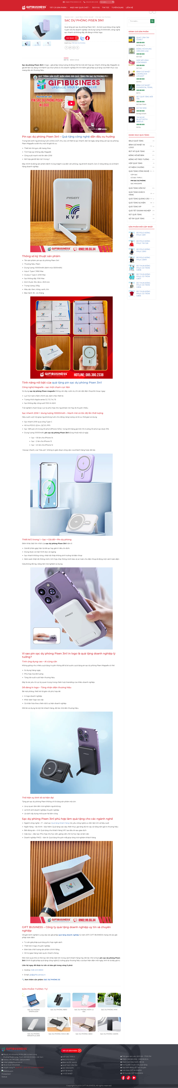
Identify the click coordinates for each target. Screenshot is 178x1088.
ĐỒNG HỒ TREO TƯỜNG (139, 159)
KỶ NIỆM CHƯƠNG (136, 167)
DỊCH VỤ (96, 8)
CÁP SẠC (134, 175)
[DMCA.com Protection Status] (8, 1074)
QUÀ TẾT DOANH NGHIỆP (140, 211)
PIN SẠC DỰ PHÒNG (138, 181)
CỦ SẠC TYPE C (136, 178)
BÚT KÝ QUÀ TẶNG (137, 151)
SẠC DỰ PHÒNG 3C (52, 980)
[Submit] (113, 2)
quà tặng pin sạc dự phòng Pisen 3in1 (77, 382)
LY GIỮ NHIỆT (67, 1074)
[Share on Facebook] (66, 47)
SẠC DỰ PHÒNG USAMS (109, 1034)
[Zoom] (25, 37)
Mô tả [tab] (66, 60)
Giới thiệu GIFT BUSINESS (132, 1070)
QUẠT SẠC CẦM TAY (69, 1065)
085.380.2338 (132, 1059)
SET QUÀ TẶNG (135, 215)
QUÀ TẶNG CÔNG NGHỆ (139, 171)
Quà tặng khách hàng (60, 823)
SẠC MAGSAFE (136, 184)
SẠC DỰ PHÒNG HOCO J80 (59, 1034)
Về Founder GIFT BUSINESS (132, 1073)
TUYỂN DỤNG (118, 8)
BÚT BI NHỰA (67, 1071)
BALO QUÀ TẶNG (136, 141)
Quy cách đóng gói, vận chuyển (134, 1067)
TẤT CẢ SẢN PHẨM (58, 8)
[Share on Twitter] (70, 47)
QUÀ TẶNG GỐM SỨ (137, 188)
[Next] (58, 27)
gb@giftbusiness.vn (37, 975)
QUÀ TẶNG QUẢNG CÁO (139, 199)
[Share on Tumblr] (77, 47)
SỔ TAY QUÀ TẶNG (136, 219)
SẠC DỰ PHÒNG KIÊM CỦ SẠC (84, 1010)
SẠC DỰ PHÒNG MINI (109, 1010)
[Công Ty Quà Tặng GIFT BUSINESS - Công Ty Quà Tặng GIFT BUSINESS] (34, 7)
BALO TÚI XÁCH (68, 1060)
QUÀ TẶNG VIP (135, 207)
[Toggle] (153, 146)
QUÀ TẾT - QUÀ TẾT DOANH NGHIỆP (29, 1067)
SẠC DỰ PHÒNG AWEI (58, 1010)
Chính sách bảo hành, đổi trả (133, 1062)
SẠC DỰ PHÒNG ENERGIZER (34, 1010)
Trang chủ (68, 17)
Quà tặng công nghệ (76, 136)
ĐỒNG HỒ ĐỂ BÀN (136, 155)
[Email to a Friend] (74, 47)
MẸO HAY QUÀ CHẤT (79, 8)
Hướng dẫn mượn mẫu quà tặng (134, 1065)
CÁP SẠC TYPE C (68, 1057)
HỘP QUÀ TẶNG (135, 163)
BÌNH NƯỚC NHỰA (69, 1062)
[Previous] (25, 27)
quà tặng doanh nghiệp (69, 935)
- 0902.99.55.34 (142, 1059)
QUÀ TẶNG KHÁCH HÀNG (137, 193)
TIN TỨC (105, 8)
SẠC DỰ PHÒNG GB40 (84, 1034)
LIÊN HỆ (129, 8)
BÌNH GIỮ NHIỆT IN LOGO (137, 146)
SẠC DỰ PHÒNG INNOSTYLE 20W (33, 1035)
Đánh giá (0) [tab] (74, 60)
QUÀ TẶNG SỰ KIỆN (137, 203)
